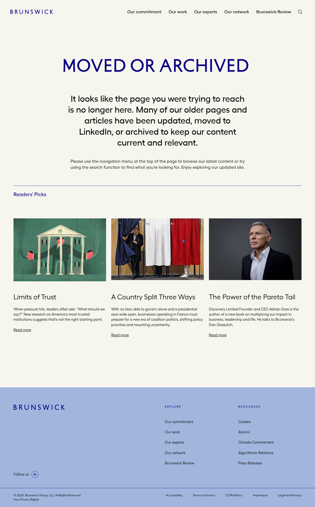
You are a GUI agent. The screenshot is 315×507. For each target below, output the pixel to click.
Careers (244, 422)
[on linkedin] (35, 474)
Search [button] (301, 12)
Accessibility (174, 495)
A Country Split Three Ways (153, 297)
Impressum (260, 495)
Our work (178, 11)
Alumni (244, 432)
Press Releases (250, 463)
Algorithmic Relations (255, 453)
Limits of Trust (35, 297)
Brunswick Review (273, 11)
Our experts (205, 11)
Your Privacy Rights (26, 499)
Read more (22, 330)
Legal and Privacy (290, 495)
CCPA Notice (234, 495)
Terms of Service (204, 495)
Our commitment (144, 11)
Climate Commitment (256, 442)
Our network (236, 11)
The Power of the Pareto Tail (252, 297)
